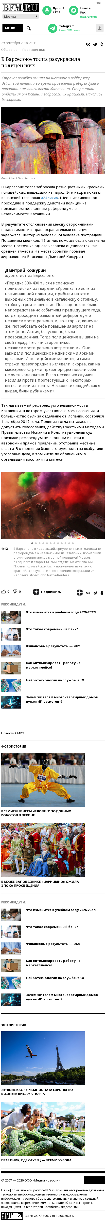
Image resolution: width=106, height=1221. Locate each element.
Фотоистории (13, 746)
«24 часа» (49, 197)
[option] (53, 505)
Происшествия (34, 50)
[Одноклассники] (102, 44)
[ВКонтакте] (88, 44)
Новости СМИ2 (12, 733)
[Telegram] (95, 44)
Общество (9, 50)
